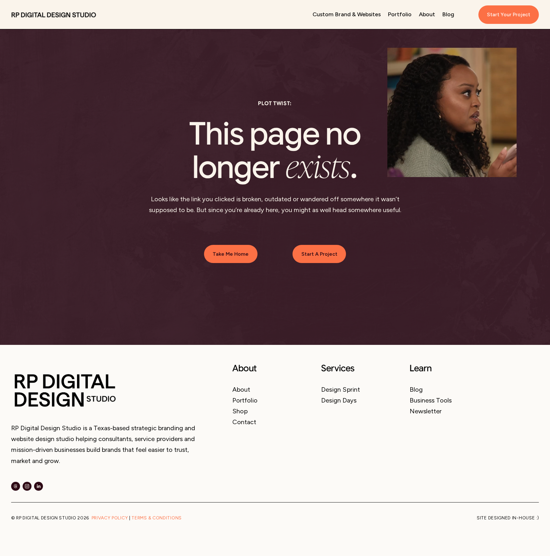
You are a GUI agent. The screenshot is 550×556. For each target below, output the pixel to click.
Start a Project (319, 254)
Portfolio (400, 14)
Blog (448, 14)
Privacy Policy (110, 518)
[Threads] (15, 486)
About (427, 14)
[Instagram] (27, 486)
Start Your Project (508, 14)
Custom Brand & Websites (347, 14)
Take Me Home (231, 254)
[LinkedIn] (38, 486)
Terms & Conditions (156, 518)
